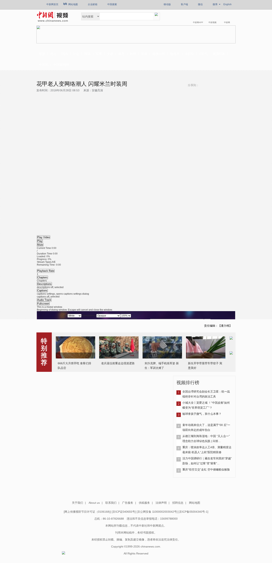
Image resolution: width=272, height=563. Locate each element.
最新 (42, 54)
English (227, 4)
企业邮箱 (92, 4)
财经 (133, 54)
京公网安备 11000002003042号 (157, 511)
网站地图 (73, 4)
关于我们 (77, 502)
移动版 (167, 4)
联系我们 (110, 502)
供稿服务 (144, 502)
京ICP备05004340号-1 (193, 511)
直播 (144, 54)
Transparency (88, 315)
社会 (76, 54)
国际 (87, 54)
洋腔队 (189, 54)
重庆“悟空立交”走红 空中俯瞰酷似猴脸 (206, 469)
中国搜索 (112, 4)
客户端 (184, 4)
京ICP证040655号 (124, 511)
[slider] (136, 258)
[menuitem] (136, 293)
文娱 (110, 54)
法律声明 (161, 502)
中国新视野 (61, 64)
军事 (99, 54)
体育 (121, 54)
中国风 (43, 64)
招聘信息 (177, 502)
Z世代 (203, 54)
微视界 (175, 54)
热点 (53, 54)
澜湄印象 (218, 54)
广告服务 (127, 502)
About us (94, 502)
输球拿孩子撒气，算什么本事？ (201, 413)
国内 (65, 54)
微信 (200, 4)
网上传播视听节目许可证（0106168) (87, 511)
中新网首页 (52, 4)
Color (65, 315)
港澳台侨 (158, 54)
